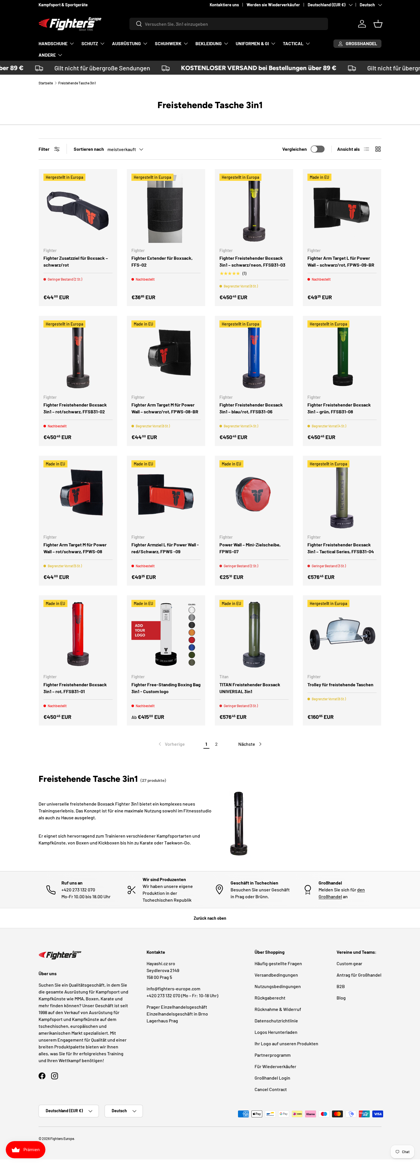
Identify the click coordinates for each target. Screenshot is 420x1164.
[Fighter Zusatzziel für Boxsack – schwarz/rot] (78, 208)
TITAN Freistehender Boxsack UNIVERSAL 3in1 (249, 688)
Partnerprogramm (273, 1055)
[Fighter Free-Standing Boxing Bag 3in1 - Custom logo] (166, 634)
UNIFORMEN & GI (252, 43)
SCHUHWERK (168, 43)
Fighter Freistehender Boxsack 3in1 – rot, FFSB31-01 (75, 688)
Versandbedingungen (276, 974)
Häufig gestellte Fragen (278, 963)
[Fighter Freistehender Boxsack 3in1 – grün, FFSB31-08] (342, 355)
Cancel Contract (271, 1089)
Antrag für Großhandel (359, 974)
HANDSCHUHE (53, 43)
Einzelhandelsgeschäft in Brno (177, 1013)
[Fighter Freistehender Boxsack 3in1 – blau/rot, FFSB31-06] (254, 355)
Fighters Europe (62, 1139)
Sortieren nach (89, 149)
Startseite (46, 83)
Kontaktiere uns (224, 4)
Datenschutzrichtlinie (276, 1020)
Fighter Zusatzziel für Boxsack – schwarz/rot (75, 261)
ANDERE (47, 54)
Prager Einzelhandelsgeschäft (177, 1007)
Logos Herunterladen (276, 1032)
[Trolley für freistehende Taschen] (342, 634)
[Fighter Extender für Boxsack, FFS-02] (166, 208)
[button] (378, 23)
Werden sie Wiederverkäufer (273, 4)
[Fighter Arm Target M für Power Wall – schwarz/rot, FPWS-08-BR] (166, 355)
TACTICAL (293, 43)
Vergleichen (294, 149)
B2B (341, 986)
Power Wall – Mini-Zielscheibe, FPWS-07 (250, 548)
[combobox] (228, 24)
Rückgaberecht (270, 997)
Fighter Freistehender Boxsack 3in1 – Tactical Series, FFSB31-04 (340, 548)
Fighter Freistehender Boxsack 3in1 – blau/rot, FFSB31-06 (251, 408)
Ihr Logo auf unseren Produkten (286, 1043)
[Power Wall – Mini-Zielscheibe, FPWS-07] (254, 495)
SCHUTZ (89, 43)
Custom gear (349, 963)
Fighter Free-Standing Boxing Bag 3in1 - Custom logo (166, 688)
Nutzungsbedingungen (278, 986)
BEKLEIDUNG (208, 43)
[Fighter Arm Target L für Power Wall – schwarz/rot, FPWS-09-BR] (342, 208)
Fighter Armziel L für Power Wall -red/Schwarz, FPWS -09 (165, 548)
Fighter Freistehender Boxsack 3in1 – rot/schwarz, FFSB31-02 (75, 408)
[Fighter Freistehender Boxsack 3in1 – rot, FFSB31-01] (78, 634)
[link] (171, 744)
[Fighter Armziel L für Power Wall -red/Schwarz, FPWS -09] (166, 495)
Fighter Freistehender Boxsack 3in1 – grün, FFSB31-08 (339, 408)
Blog (341, 997)
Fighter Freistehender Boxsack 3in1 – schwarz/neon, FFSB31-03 (252, 261)
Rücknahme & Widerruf (278, 1009)
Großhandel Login (272, 1077)
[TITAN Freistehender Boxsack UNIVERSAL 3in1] (254, 634)
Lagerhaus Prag (162, 1020)
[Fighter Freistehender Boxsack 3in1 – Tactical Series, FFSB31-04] (342, 495)
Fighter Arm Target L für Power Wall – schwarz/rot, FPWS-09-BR (340, 261)
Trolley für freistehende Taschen (340, 684)
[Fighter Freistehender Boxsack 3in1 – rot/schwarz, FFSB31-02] (78, 355)
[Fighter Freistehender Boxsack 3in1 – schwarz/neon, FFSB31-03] (254, 208)
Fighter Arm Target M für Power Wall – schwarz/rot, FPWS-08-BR (164, 408)
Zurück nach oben (210, 918)
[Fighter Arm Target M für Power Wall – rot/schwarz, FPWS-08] (78, 495)
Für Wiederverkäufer (275, 1066)
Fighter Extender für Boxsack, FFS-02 (162, 261)
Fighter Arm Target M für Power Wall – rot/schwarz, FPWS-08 (75, 548)
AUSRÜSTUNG (126, 43)
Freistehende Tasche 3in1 (77, 83)
